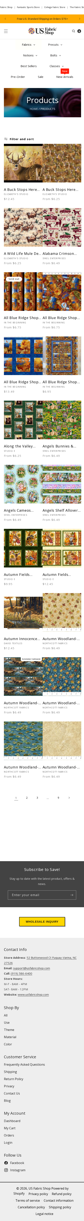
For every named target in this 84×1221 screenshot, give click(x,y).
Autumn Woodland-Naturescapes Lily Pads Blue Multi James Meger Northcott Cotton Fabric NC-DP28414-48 (21, 767)
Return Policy (13, 1079)
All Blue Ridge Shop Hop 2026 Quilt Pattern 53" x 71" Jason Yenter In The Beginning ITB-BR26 (60, 382)
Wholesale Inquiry (42, 921)
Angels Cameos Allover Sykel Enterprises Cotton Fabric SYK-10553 (21, 510)
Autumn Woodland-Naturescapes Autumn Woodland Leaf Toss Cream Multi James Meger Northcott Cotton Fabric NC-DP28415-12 (60, 639)
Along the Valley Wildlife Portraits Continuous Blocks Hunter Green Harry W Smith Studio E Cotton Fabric (21, 446)
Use (7, 1022)
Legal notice (44, 1214)
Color (8, 1044)
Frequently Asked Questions (24, 1064)
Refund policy (61, 1194)
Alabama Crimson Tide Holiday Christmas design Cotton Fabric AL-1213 (58, 253)
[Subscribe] (71, 895)
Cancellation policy (31, 1207)
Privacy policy (38, 1194)
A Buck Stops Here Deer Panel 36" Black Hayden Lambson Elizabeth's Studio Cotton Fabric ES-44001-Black (22, 189)
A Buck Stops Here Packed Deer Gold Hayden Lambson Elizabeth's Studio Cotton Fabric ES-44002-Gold (59, 189)
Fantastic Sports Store (28, 7)
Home (34, 109)
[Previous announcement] (5, 18)
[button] (6, 31)
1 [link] (16, 798)
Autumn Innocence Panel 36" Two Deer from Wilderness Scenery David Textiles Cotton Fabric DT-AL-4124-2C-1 (21, 639)
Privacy (9, 1086)
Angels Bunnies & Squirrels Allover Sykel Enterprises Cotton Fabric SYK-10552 (59, 446)
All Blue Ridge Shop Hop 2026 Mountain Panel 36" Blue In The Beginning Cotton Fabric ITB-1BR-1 (23, 382)
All (5, 1015)
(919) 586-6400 (21, 973)
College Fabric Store (54, 7)
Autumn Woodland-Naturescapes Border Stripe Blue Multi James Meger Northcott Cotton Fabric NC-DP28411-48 (23, 703)
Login (8, 1142)
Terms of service (27, 1200)
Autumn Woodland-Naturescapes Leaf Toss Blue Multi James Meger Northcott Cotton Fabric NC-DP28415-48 (60, 703)
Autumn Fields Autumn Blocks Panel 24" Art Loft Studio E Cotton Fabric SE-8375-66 (23, 574)
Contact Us (12, 1093)
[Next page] (69, 797)
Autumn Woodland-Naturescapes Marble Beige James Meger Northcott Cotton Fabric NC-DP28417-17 (62, 767)
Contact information (58, 1200)
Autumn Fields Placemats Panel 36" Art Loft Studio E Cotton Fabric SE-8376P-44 (61, 574)
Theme (9, 1030)
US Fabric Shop (40, 1188)
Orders (9, 1135)
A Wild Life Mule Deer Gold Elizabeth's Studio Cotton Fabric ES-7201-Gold (23, 253)
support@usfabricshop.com (31, 968)
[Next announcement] (79, 18)
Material (10, 1037)
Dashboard (12, 1121)
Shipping (10, 1072)
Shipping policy (60, 1207)
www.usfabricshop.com (33, 994)
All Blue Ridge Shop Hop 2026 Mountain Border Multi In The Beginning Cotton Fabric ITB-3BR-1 (21, 318)
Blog (7, 1100)
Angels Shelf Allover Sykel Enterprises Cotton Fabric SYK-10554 (60, 510)
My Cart (9, 1128)
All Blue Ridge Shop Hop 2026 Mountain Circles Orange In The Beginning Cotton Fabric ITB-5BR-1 (60, 318)
